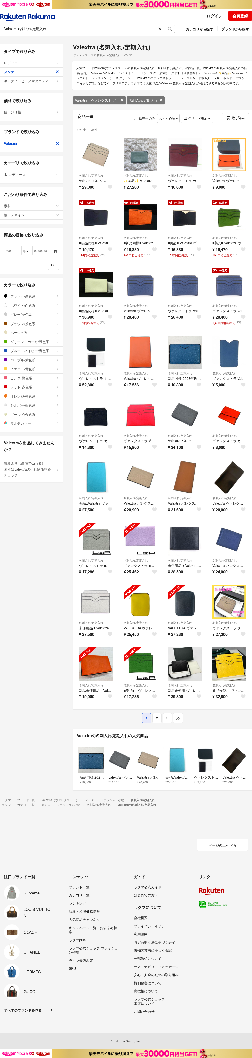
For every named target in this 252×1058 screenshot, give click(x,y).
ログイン (214, 15)
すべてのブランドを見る (23, 1010)
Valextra (10, 143)
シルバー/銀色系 (22, 405)
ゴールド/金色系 (22, 414)
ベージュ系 (18, 332)
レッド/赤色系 (20, 386)
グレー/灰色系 (20, 314)
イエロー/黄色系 (22, 368)
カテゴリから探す (199, 28)
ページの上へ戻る (222, 845)
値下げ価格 (12, 111)
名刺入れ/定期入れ (143, 100)
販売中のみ (147, 118)
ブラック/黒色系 (22, 296)
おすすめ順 (167, 118)
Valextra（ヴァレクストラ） (96, 100)
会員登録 (240, 15)
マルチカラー (20, 423)
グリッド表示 (197, 118)
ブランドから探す (235, 28)
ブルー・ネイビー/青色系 (29, 350)
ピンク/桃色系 (20, 377)
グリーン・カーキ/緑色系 (29, 341)
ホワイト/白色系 (22, 305)
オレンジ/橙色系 (22, 396)
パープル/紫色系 (22, 359)
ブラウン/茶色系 (22, 323)
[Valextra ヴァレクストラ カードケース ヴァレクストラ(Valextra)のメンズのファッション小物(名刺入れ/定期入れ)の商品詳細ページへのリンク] (140, 285)
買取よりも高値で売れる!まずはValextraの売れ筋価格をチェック (27, 469)
